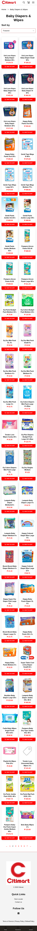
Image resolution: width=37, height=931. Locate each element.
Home (3, 9)
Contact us (18, 902)
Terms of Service (8, 921)
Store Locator (18, 899)
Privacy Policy (19, 921)
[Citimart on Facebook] (18, 914)
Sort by (5, 25)
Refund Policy (29, 921)
